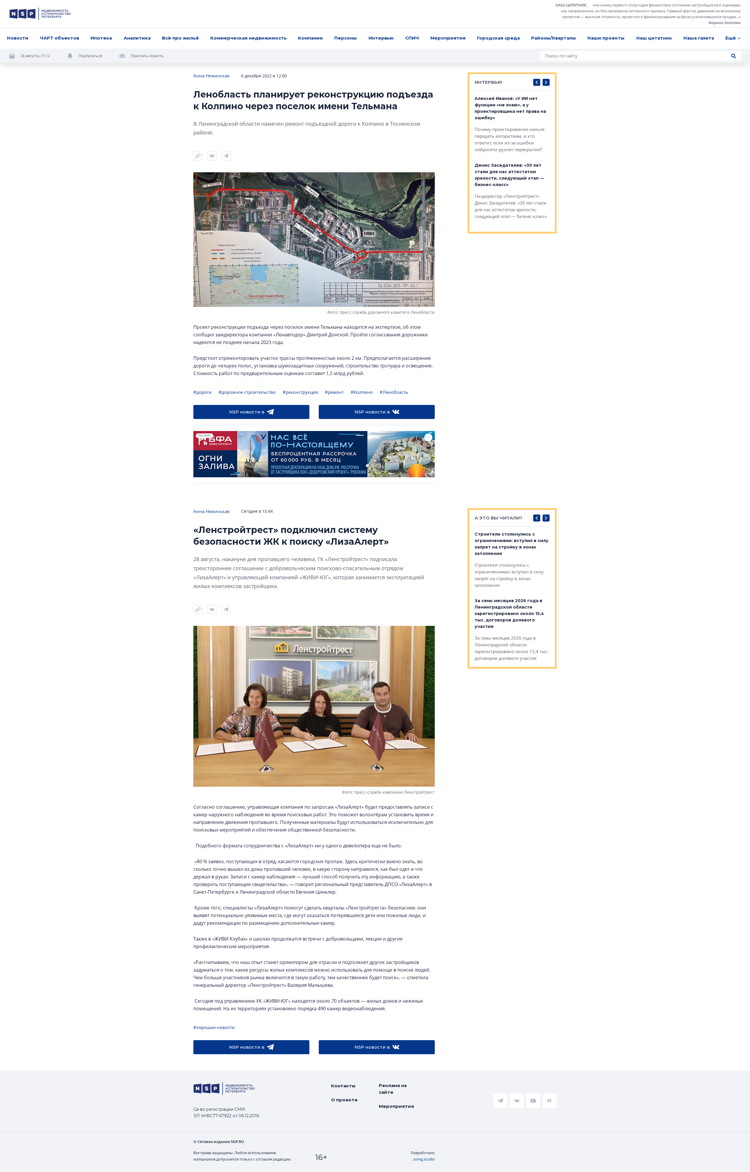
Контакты (343, 1085)
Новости (17, 38)
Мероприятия (448, 38)
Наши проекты (606, 38)
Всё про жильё (180, 38)
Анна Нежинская (211, 76)
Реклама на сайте (393, 1089)
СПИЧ (412, 38)
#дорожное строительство (247, 392)
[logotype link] (40, 14)
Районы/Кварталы (553, 38)
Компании (310, 38)
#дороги (202, 392)
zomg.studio (424, 1159)
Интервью (381, 38)
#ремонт (334, 392)
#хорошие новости (214, 1027)
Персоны (345, 38)
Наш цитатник (654, 38)
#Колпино (362, 392)
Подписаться (90, 55)
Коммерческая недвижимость (248, 38)
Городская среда (498, 38)
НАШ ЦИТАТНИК (570, 5)
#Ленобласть (394, 392)
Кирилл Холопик (725, 22)
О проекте (344, 1100)
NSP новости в (247, 412)
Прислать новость (147, 55)
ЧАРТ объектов (59, 38)
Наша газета (698, 38)
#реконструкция (300, 392)
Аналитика (137, 38)
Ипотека (101, 38)
